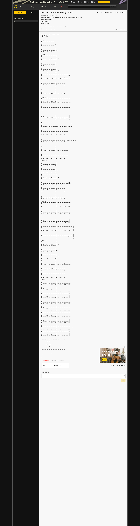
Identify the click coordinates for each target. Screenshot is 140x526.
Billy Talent (67, 12)
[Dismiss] (125, 2)
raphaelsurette (48, 26)
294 (55, 26)
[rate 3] (46, 360)
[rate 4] (48, 360)
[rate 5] (50, 360)
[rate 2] (44, 360)
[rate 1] (42, 360)
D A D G (47, 21)
